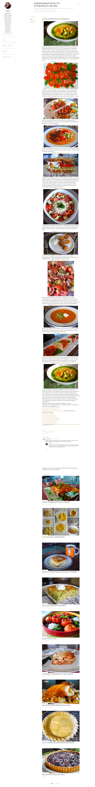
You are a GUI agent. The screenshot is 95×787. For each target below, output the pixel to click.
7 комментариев (50, 640)
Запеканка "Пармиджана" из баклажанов (57, 674)
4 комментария (49, 707)
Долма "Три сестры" (49, 639)
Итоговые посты (33, 21)
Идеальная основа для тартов (53, 774)
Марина (50, 443)
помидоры (32, 22)
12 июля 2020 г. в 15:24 (56, 443)
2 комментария (49, 504)
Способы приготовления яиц (53, 537)
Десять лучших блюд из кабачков (49, 415)
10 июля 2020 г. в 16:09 (55, 438)
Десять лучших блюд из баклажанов (50, 409)
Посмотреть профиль (7, 34)
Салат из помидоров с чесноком (63, 61)
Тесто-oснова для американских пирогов (58, 743)
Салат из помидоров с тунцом (63, 260)
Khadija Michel (48, 438)
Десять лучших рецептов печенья (49, 416)
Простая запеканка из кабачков (54, 605)
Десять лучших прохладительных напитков (51, 407)
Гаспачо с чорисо (63, 124)
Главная (36, 11)
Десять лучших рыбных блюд (48, 413)
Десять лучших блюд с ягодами (49, 421)
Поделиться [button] (32, 16)
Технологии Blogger (56, 783)
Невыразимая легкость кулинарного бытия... (47, 4)
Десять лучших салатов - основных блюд (51, 419)
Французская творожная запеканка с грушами (59, 572)
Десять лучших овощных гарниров (49, 422)
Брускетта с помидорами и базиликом (63, 97)
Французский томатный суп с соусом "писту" (63, 305)
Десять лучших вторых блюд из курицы (50, 418)
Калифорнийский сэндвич (63, 152)
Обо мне (41, 11)
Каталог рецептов (52, 11)
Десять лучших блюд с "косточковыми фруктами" (53, 410)
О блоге (45, 11)
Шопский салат (63, 188)
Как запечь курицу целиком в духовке (56, 705)
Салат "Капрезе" (63, 333)
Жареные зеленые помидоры (63, 231)
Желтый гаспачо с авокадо (63, 363)
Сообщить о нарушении (7, 45)
